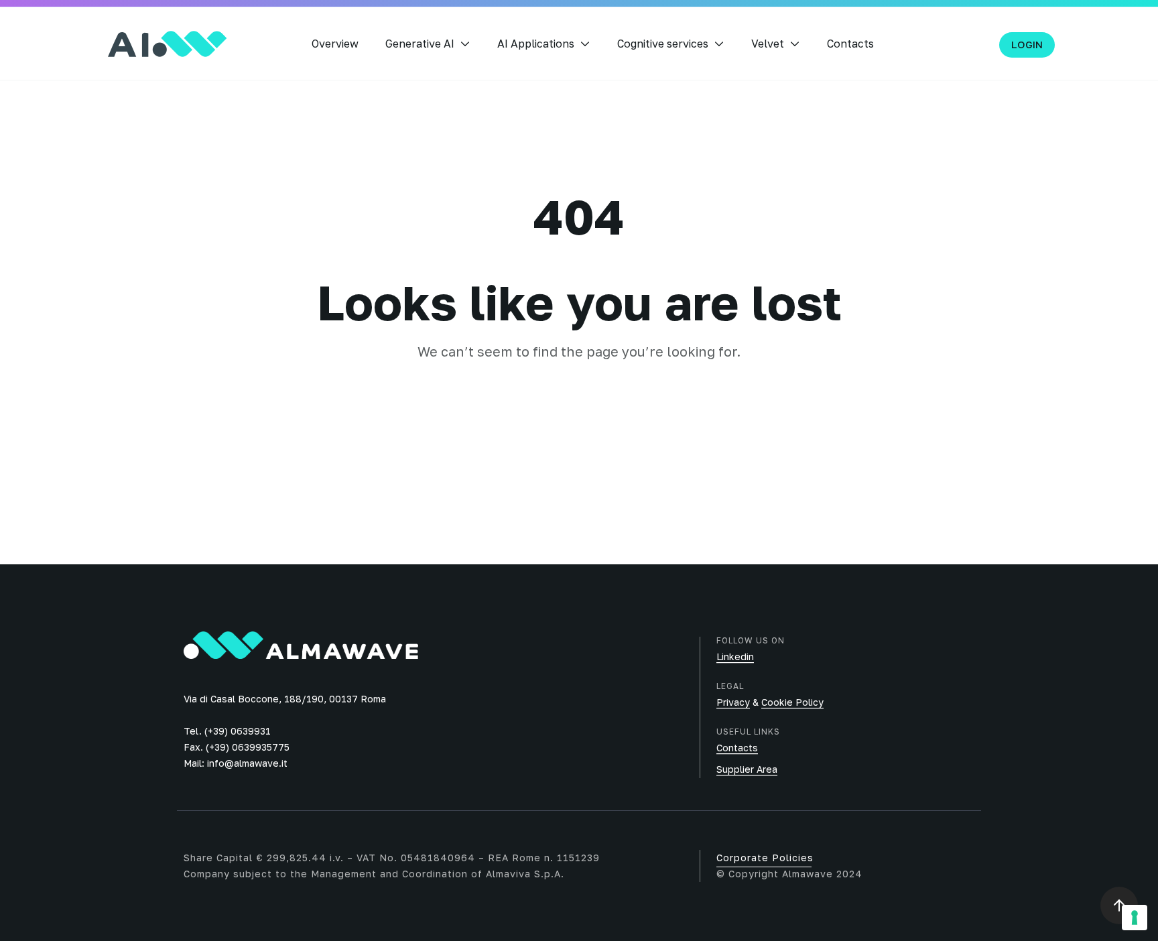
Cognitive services (662, 43)
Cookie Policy (792, 702)
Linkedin (735, 656)
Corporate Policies (765, 857)
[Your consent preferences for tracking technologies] (1134, 917)
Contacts (850, 43)
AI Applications (535, 43)
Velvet (767, 43)
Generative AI (419, 43)
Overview (335, 43)
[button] (1027, 45)
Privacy (733, 702)
